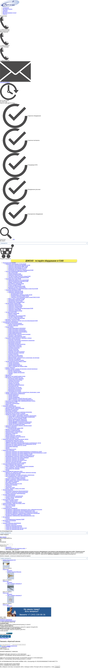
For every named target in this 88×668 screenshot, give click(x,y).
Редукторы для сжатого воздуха (16, 351)
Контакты (5, 11)
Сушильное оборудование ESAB (16, 286)
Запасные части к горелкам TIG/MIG (17, 418)
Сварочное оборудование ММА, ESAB (18, 266)
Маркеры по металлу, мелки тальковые (15, 478)
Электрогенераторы (8, 489)
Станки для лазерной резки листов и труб (16, 528)
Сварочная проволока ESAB (15, 291)
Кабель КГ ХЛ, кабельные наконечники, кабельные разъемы (21, 472)
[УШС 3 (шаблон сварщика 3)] (10, 587)
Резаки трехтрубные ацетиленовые (17, 330)
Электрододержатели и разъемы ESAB (18, 281)
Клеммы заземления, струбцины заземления (17, 480)
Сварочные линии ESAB (14, 309)
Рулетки (8, 518)
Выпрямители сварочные (12, 409)
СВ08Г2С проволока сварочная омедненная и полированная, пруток (23, 442)
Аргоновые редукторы (14, 347)
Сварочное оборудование (9, 405)
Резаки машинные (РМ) (11, 402)
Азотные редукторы (13, 349)
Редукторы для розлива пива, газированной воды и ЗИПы (20, 401)
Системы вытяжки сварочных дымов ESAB (19, 276)
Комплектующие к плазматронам (14, 431)
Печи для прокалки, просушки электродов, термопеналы (20, 475)
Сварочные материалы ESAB (13, 289)
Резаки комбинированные (15, 333)
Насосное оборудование (9, 504)
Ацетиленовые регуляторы (15, 388)
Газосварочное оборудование (10, 322)
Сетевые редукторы (13, 354)
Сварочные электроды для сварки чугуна (16, 460)
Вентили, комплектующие (14, 371)
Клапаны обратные (13, 325)
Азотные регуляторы (13, 382)
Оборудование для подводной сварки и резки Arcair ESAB (23, 288)
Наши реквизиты (4, 638)
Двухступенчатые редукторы (15, 356)
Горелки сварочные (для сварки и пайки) (16, 361)
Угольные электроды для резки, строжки (16, 462)
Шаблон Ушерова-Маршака (14, 571)
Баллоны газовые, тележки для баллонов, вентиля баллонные (21, 368)
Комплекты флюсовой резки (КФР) (17, 336)
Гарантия (5, 10)
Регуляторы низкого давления (16, 378)
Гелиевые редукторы (13, 350)
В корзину (9, 570)
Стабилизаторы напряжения (10, 508)
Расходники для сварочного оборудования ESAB (20, 270)
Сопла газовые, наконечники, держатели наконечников (22, 415)
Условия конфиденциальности (8, 620)
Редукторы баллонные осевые (16, 360)
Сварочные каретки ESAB (15, 304)
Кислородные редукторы (14, 341)
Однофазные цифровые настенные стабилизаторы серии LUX (22, 512)
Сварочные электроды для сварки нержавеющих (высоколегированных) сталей (26, 452)
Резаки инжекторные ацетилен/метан (17, 331)
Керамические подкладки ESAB (16, 302)
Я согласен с (9, 646)
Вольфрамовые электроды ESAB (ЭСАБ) (21, 294)
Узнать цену (6, 569)
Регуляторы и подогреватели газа (14, 377)
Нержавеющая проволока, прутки (14, 440)
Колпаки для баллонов (14, 370)
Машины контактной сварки (13, 429)
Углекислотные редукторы (15, 346)
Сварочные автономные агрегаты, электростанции (19, 425)
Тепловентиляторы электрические (14, 496)
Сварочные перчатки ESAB (15, 275)
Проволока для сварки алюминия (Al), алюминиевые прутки (21, 444)
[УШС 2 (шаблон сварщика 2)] (10, 599)
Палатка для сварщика (11, 484)
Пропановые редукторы (14, 343)
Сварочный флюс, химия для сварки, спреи (14, 503)
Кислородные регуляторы (14, 387)
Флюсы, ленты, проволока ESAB (16, 298)
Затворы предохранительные (15, 324)
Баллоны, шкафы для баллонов (16, 372)
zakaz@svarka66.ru (5, 82)
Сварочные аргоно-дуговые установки (15, 413)
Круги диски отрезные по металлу (16, 477)
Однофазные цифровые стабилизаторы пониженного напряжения (23, 513)
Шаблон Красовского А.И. (9, 560)
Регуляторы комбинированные (16, 384)
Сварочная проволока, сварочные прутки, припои (15, 439)
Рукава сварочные (10, 367)
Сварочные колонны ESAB (15, 310)
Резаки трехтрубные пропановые (16, 329)
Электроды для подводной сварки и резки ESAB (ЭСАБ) (25, 297)
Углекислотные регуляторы (15, 380)
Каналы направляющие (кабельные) (17, 419)
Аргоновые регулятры (14, 381)
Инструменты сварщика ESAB (16, 283)
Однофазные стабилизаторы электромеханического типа (20, 510)
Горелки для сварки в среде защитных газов (17, 414)
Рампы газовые (9, 404)
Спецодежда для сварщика (12, 468)
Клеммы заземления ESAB (15, 282)
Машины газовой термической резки (15, 408)
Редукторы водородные (14, 339)
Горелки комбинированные (15, 365)
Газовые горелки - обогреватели (14, 497)
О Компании (6, 7)
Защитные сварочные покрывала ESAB (18, 277)
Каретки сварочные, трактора (13, 435)
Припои (7, 447)
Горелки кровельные (13, 394)
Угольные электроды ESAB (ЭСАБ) (20, 296)
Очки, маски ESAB (13, 272)
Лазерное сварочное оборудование (12, 523)
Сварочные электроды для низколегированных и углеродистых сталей (24, 451)
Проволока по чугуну (11, 449)
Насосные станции (10, 505)
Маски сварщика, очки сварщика (14, 465)
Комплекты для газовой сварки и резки (15, 376)
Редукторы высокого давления (16, 352)
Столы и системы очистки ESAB (16, 318)
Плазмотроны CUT (10, 434)
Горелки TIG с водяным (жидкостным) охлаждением (21, 417)
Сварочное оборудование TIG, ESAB (17, 267)
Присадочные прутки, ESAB (15, 301)
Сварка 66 (8, 547)
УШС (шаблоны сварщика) (12, 481)
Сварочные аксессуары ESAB (13, 278)
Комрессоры (9, 507)
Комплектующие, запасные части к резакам (19, 334)
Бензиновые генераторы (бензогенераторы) (17, 491)
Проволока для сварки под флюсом (15, 441)
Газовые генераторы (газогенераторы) (15, 493)
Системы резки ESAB (11, 312)
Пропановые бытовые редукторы (16, 344)
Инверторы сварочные (11, 410)
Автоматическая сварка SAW (15, 428)
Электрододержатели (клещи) (13, 473)
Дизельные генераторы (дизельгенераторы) (17, 492)
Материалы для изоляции (9, 520)
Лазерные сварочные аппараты (14, 525)
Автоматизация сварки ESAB (13, 303)
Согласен (57, 666)
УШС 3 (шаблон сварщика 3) (14, 583)
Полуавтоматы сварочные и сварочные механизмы (19, 412)
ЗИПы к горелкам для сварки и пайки (17, 366)
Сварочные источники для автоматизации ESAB (20, 308)
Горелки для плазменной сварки (16, 424)
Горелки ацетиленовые (14, 364)
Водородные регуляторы (14, 389)
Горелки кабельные (13, 396)
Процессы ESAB (12, 314)
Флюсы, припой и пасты (12, 500)
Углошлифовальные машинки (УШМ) (15, 519)
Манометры (8, 375)
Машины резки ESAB (13, 313)
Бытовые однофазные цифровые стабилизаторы (18, 514)
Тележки (10, 373)
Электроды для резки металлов (14, 461)
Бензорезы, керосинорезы (15, 335)
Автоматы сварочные (11, 426)
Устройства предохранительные (14, 323)
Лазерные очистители (11, 524)
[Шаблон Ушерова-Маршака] (10, 575)
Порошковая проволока (12, 446)
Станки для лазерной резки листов (14, 529)
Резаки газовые (9, 326)
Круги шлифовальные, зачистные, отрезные (17, 476)
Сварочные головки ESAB (15, 307)
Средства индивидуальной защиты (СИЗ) (13, 463)
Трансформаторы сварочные (13, 407)
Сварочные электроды (8, 450)
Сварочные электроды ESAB (15, 292)
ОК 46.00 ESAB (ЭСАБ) (17, 293)
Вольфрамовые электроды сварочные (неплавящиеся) (20, 456)
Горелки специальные (13, 397)
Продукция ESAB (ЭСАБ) (9, 262)
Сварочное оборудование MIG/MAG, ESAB (19, 265)
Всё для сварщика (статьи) (9, 12)
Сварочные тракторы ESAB (15, 306)
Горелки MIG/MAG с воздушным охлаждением (20, 422)
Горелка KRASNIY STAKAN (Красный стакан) (19, 398)
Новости (5, 14)
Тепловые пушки (10, 498)
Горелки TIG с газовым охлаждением (17, 420)
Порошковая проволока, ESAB (16, 299)
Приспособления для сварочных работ (13, 471)
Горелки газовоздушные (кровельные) (15, 393)
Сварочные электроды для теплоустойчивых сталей (19, 454)
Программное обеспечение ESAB (17, 315)
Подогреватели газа (13, 386)
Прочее (7, 470)
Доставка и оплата (7, 9)
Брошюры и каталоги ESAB (13, 319)
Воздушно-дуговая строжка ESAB (17, 287)
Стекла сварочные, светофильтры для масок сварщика (20, 466)
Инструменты (6, 517)
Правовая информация (6, 619)
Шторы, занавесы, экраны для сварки (15, 488)
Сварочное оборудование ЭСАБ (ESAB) (16, 264)
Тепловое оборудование (9, 494)
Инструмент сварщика (11, 482)
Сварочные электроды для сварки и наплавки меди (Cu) (20, 455)
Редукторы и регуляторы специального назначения (21, 340)
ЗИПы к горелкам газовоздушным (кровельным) (20, 399)
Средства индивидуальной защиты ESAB (16, 271)
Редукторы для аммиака (14, 359)
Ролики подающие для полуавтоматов (15, 436)
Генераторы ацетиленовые (12, 403)
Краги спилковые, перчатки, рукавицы (15, 467)
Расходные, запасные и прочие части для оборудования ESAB (22, 320)
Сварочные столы (10, 487)
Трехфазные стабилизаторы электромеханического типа (20, 515)
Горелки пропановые (13, 362)
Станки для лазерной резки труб (14, 526)
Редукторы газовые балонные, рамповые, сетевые (19, 338)
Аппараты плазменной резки (13, 430)
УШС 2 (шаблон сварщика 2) (14, 595)
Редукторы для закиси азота (15, 355)
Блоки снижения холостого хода (14, 483)
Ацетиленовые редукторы (15, 345)
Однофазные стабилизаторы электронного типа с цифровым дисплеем (24, 509)
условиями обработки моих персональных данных (9, 646)
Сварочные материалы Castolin (14, 502)
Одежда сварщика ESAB (14, 273)
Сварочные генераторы (12, 433)
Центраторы (9, 486)
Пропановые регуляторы (14, 391)
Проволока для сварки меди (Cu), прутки (16, 445)
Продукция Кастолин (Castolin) (10, 499)
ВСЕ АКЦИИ (3, 537)
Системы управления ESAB (15, 317)
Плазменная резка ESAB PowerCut (17, 268)
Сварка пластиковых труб (12, 438)
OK (14, 239)
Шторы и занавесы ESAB (14, 285)
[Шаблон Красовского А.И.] (6, 564)
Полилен (8, 521)
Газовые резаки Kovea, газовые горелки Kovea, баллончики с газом (23, 392)
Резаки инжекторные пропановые (17, 328)
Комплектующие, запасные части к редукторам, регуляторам (23, 357)
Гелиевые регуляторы (14, 383)
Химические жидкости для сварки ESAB (18, 280)
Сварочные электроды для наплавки (15, 459)
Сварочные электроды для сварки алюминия (17, 457)
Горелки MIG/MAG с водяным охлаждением (19, 423)
